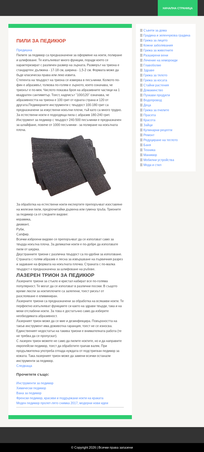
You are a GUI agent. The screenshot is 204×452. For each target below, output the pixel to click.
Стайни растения (156, 85)
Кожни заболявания (158, 45)
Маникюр (150, 155)
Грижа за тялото (155, 75)
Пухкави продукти (156, 95)
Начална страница (178, 8)
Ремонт (148, 135)
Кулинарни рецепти (157, 130)
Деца (147, 105)
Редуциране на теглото (160, 140)
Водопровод (152, 100)
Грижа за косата (155, 80)
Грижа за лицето (155, 40)
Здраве (148, 70)
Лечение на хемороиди (160, 60)
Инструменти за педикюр (34, 383)
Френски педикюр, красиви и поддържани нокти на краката (59, 398)
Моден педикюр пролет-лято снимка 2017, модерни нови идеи (62, 403)
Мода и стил (152, 165)
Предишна (24, 50)
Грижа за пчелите (156, 110)
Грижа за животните (158, 50)
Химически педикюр (31, 388)
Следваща (24, 365)
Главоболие (152, 65)
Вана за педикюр (28, 393)
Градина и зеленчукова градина (166, 35)
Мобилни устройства (158, 160)
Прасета (149, 115)
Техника (149, 150)
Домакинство (153, 90)
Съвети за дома (155, 30)
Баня (147, 145)
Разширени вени (155, 55)
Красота (149, 120)
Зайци (148, 125)
